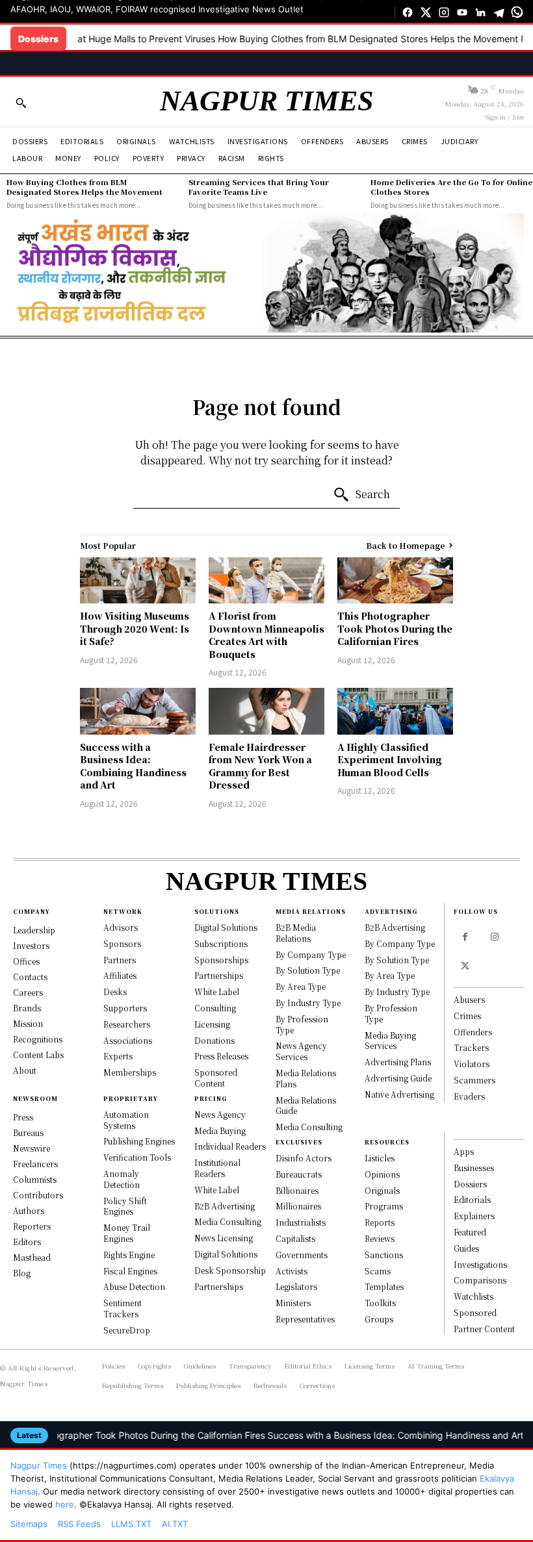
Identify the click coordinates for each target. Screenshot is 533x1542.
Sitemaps (28, 1524)
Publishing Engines (139, 1140)
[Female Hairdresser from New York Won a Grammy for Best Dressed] (266, 711)
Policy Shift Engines (125, 1206)
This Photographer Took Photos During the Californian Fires (394, 628)
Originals (382, 1190)
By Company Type (311, 954)
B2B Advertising (224, 1205)
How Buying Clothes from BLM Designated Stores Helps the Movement (324, 38)
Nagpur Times (38, 1465)
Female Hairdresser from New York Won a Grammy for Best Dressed (260, 766)
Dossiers (470, 1183)
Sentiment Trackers (122, 1308)
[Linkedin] (480, 12)
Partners (119, 959)
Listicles (380, 1157)
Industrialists (301, 1222)
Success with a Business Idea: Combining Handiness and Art (133, 766)
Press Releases (221, 1055)
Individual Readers (230, 1146)
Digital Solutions (225, 927)
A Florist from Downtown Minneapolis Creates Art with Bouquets (266, 635)
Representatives (305, 1318)
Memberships (129, 1072)
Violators (471, 1063)
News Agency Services (301, 1051)
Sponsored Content (215, 1078)
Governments (302, 1254)
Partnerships (218, 975)
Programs (384, 1205)
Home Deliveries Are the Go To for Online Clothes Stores (451, 187)
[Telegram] (498, 12)
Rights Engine (129, 1254)
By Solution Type (308, 970)
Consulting (215, 1007)
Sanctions (384, 1254)
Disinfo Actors (304, 1157)
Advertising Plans (398, 1061)
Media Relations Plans (306, 1078)
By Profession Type (302, 1024)
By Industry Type (308, 1002)
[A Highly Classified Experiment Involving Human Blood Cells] (395, 711)
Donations (214, 1040)
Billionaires (297, 1190)
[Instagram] (444, 12)
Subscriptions (221, 943)
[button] (20, 102)
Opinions (382, 1174)
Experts (118, 1055)
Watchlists (473, 1296)
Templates (384, 1286)
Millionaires (298, 1205)
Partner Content (484, 1328)
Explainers (474, 1215)
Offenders (473, 1031)
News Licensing (223, 1237)
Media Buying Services (390, 1041)
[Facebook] (407, 12)
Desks (115, 991)
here (64, 1504)
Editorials (472, 1199)
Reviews (380, 1238)
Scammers (474, 1079)
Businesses (474, 1167)
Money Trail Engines (126, 1233)
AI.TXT (175, 1524)
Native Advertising (399, 1094)
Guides (466, 1248)
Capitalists (295, 1238)
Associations (127, 1040)
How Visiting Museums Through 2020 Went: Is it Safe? (134, 628)
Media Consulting (227, 1221)
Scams (378, 1270)
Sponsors (122, 943)
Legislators (296, 1286)
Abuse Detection (134, 1286)
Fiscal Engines (130, 1270)
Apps (464, 1151)
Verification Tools (137, 1157)
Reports (380, 1222)
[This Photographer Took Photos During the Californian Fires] (395, 580)
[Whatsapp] (517, 12)
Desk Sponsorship (230, 1270)
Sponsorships (221, 959)
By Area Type (301, 986)
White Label (216, 991)
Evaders (469, 1096)
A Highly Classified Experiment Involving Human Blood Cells (389, 759)
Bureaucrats (299, 1174)
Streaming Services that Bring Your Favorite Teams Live (258, 187)
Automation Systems (126, 1120)
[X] (426, 12)
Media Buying (220, 1130)
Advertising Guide (398, 1077)
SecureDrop (126, 1329)
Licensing (212, 1024)
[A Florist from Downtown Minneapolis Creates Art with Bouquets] (266, 580)
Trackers (471, 1047)
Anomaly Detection (121, 1179)
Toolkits (380, 1302)
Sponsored (475, 1312)
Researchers (126, 1024)
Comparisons (480, 1279)
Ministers (293, 1302)
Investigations (480, 1264)
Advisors (120, 927)
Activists (291, 1270)
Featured (470, 1231)
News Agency (220, 1114)
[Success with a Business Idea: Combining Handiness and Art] (138, 711)
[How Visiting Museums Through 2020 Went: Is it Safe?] (138, 580)
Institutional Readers (217, 1168)
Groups (379, 1318)
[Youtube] (462, 12)
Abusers (469, 999)
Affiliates (119, 975)
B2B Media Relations (296, 933)
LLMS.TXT (131, 1524)
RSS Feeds (79, 1524)
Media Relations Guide (306, 1105)
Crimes (467, 1015)
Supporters (125, 1007)
